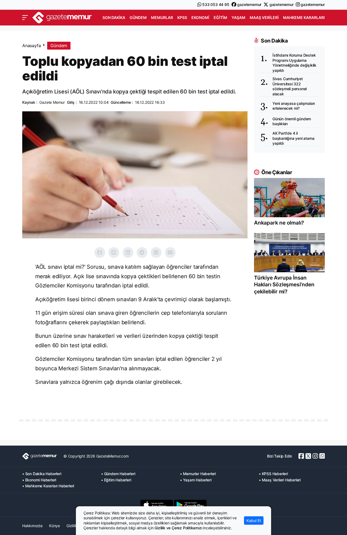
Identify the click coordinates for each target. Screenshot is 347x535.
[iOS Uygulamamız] (156, 505)
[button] (25, 17)
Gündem (138, 17)
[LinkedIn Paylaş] (128, 252)
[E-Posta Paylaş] (170, 252)
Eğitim (220, 17)
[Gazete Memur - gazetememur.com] (62, 17)
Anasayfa (31, 45)
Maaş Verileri (264, 17)
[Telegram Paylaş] (142, 252)
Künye (54, 525)
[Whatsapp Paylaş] (156, 252)
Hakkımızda (32, 525)
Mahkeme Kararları (304, 17)
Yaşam (238, 17)
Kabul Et (253, 520)
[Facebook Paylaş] (99, 252)
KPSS (182, 17)
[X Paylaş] (113, 252)
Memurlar (162, 17)
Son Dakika (113, 17)
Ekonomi (200, 17)
